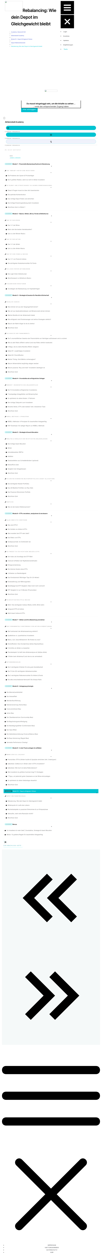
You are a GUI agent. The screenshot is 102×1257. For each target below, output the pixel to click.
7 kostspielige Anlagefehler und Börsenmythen (23, 394)
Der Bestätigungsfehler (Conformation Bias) (21, 725)
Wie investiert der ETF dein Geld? (18, 533)
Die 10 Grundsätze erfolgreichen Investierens (22, 390)
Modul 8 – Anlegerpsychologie (23, 686)
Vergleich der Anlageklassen (17, 469)
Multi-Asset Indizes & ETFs (16, 613)
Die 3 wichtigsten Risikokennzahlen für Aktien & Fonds (25, 675)
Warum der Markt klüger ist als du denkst (21, 323)
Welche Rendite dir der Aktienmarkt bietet (21, 315)
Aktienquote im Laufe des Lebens (18, 805)
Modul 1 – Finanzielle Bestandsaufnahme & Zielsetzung (31, 164)
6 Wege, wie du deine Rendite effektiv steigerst (23, 347)
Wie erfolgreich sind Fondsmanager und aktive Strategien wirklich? (29, 319)
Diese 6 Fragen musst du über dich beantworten (23, 190)
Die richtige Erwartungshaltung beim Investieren (23, 203)
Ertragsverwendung (14, 565)
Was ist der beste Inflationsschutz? (19, 507)
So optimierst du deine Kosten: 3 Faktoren (21, 398)
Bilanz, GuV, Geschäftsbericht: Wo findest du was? (24, 639)
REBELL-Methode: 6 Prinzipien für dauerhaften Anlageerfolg (27, 421)
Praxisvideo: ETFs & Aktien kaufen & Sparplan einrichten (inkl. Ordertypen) (32, 759)
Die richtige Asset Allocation (17, 444)
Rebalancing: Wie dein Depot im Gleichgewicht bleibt (25, 801)
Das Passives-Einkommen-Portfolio (19, 492)
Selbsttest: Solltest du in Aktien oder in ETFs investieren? (26, 764)
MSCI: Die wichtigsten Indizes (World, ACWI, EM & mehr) (26, 605)
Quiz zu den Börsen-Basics (16, 233)
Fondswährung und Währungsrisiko (19, 581)
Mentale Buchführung (14, 700)
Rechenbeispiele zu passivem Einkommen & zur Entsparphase (28, 809)
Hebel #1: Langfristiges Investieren (19, 351)
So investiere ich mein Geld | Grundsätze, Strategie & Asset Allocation (29, 830)
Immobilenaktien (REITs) (15, 452)
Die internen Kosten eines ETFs (18, 569)
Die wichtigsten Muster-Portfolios (18, 484)
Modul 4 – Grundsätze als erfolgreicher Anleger (29, 378)
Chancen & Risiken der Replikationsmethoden (22, 561)
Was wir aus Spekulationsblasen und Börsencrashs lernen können (29, 311)
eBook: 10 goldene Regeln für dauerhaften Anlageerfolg (25, 834)
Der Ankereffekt (12, 696)
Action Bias (10, 713)
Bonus (15, 824)
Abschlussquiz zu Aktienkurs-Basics (19, 278)
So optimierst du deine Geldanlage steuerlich (22, 780)
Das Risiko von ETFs (14, 537)
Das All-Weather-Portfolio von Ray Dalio (20, 488)
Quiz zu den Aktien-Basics (16, 248)
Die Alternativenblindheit (14, 692)
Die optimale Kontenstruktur (17, 194)
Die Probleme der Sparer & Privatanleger (21, 175)
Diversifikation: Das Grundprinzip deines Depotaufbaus (25, 644)
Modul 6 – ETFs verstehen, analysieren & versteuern (30, 513)
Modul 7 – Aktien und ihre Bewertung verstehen (29, 620)
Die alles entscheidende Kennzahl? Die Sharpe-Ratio (25, 679)
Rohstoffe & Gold (13, 465)
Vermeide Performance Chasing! (17, 742)
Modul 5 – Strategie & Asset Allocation (25, 432)
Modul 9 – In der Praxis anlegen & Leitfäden (27, 748)
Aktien (10, 448)
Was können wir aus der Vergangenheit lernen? (23, 307)
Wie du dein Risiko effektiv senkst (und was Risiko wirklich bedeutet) (30, 342)
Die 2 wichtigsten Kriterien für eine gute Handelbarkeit (25, 667)
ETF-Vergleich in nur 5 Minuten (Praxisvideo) (22, 590)
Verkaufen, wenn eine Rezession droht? (20, 813)
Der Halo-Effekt (12, 730)
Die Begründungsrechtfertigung (17, 721)
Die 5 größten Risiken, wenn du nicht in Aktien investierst (26, 180)
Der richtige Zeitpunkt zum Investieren (20, 402)
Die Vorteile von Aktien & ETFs (17, 529)
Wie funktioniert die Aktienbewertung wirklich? (23, 631)
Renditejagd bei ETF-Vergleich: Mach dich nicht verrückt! (26, 586)
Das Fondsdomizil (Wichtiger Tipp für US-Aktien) (23, 577)
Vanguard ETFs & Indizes (16, 609)
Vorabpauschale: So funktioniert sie (19, 542)
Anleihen (10, 456)
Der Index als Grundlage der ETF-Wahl (20, 556)
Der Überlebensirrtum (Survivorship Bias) (20, 717)
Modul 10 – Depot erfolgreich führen (24, 791)
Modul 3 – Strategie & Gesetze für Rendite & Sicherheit (31, 295)
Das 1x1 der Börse (14, 225)
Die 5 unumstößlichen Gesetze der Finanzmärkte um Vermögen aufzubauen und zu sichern (37, 338)
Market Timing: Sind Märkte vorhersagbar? (22, 359)
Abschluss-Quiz (13, 328)
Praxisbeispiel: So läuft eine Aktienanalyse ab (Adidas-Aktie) (27, 652)
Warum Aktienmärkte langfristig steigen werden (23, 363)
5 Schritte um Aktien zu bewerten (18, 648)
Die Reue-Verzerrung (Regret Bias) (18, 738)
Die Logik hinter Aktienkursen (17, 274)
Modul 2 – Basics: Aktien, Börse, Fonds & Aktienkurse (30, 213)
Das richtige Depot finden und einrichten (21, 199)
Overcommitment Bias (14, 709)
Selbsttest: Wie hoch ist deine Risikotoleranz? (22, 768)
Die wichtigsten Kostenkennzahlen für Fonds (22, 263)
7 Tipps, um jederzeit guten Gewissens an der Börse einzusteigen (29, 776)
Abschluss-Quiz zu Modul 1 (16, 207)
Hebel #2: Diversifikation (16, 355)
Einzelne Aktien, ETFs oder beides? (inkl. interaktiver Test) (26, 406)
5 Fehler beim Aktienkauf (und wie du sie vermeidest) (25, 656)
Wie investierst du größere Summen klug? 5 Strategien (25, 772)
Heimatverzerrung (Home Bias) (17, 705)
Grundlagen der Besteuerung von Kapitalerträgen (24, 289)
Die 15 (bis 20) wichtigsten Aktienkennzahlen (22, 671)
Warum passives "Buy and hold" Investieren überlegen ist (26, 367)
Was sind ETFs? (13, 525)
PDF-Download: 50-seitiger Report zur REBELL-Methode (26, 425)
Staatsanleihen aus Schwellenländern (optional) (23, 460)
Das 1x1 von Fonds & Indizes (17, 259)
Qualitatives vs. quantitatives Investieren (21, 635)
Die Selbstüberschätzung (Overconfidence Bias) (22, 734)
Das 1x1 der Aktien (14, 244)
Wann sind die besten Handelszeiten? (20, 229)
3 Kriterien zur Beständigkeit (17, 573)
